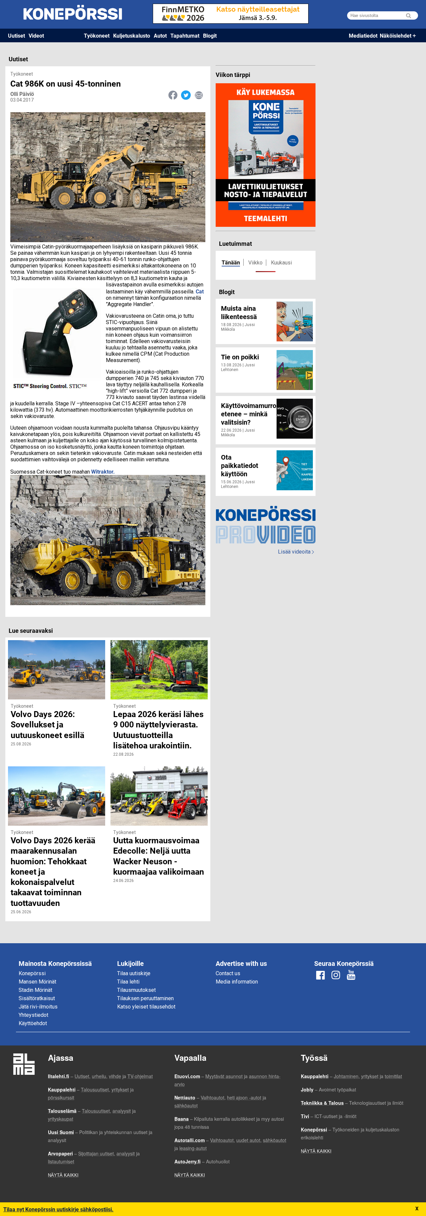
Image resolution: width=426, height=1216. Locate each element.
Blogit (210, 35)
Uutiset (16, 35)
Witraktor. (103, 471)
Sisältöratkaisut (37, 998)
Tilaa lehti (128, 982)
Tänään (231, 262)
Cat (200, 291)
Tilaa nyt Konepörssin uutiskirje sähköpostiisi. (58, 1209)
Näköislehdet (395, 35)
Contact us (228, 973)
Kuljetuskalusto (131, 35)
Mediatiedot (363, 35)
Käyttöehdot (33, 1023)
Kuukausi (281, 262)
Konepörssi (32, 973)
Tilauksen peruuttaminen (145, 998)
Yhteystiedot (33, 1015)
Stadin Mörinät (35, 990)
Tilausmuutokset (136, 990)
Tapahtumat (184, 35)
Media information (237, 982)
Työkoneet (96, 35)
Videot (36, 35)
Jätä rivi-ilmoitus (38, 1007)
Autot (160, 35)
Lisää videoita (296, 552)
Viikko (255, 262)
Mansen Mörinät (37, 982)
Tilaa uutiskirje (133, 973)
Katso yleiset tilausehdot (146, 1007)
